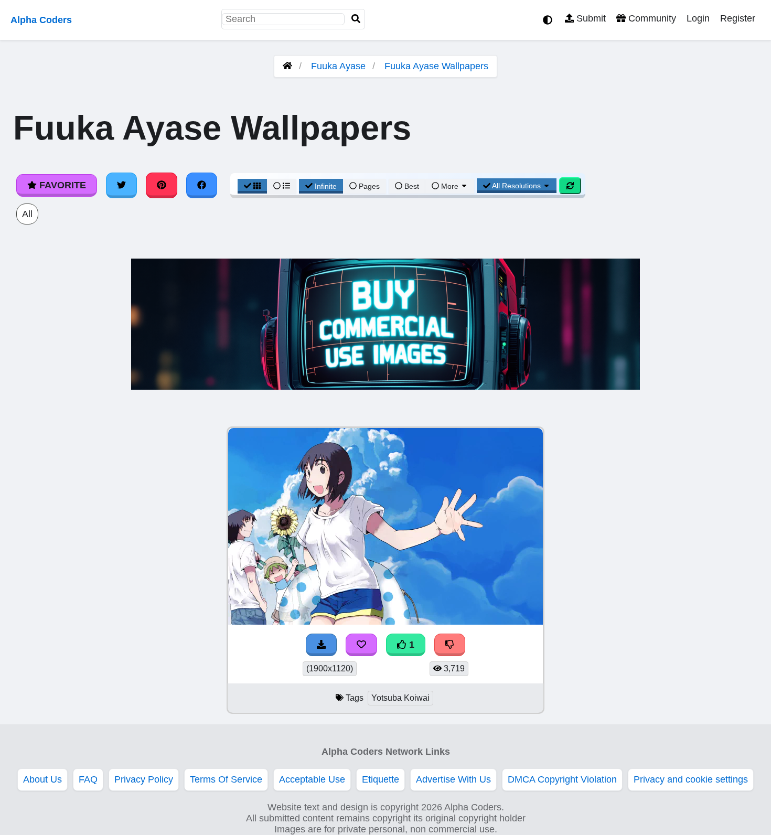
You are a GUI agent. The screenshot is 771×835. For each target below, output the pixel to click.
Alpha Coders (41, 20)
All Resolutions (516, 185)
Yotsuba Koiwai (400, 697)
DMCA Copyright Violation (562, 779)
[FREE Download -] (321, 645)
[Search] (356, 19)
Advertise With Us (453, 779)
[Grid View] (252, 186)
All (27, 214)
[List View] (281, 186)
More (450, 186)
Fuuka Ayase (338, 66)
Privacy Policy (143, 779)
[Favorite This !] (361, 645)
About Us (42, 779)
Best (410, 186)
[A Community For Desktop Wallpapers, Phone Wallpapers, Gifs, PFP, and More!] (287, 66)
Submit (590, 18)
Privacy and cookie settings (691, 779)
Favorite (61, 185)
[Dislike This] (450, 645)
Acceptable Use (312, 779)
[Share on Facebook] (202, 185)
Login (698, 18)
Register (737, 18)
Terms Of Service (226, 779)
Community (651, 18)
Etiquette (380, 779)
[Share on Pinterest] (161, 185)
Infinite (326, 186)
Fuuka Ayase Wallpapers (436, 66)
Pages (369, 186)
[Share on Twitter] (121, 185)
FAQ (88, 779)
